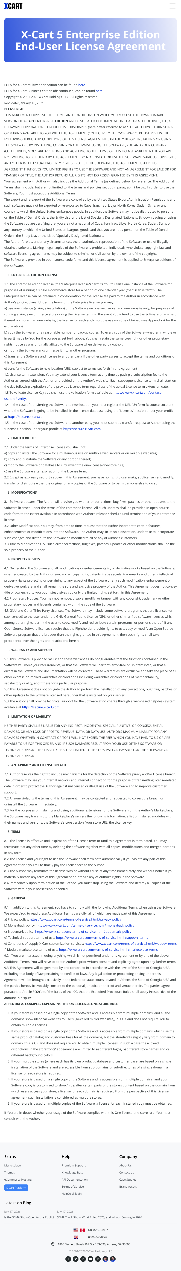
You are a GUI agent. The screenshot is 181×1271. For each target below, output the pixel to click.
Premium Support (74, 1165)
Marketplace (12, 1165)
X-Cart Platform (16, 1188)
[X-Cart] (13, 6)
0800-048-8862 (97, 1237)
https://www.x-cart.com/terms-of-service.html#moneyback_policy (85, 925)
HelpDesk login (72, 1194)
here (81, 85)
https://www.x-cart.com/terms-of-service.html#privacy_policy (75, 919)
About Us (125, 1165)
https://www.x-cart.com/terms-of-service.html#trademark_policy (83, 931)
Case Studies (127, 1179)
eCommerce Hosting (18, 1179)
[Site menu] (172, 6)
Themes (9, 1172)
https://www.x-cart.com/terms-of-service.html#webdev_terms (131, 943)
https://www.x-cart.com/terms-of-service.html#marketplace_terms (108, 949)
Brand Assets (128, 1186)
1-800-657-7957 (98, 1230)
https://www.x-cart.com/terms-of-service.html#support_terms (102, 937)
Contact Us (126, 1172)
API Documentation (75, 1179)
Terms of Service (73, 1186)
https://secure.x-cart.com (26, 416)
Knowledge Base (72, 1172)
